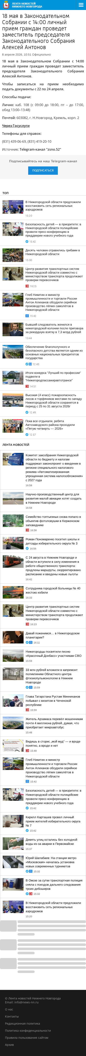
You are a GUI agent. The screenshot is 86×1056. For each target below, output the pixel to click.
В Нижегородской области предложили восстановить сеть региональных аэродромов (53, 205)
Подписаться (43, 170)
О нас (9, 1009)
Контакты (12, 1016)
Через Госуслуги (16, 125)
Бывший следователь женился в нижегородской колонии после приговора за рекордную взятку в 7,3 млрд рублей (54, 328)
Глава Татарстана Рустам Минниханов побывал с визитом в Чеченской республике (53, 700)
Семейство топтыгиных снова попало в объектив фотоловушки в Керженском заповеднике (53, 521)
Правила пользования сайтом (26, 1038)
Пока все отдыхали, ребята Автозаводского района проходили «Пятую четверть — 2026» (50, 424)
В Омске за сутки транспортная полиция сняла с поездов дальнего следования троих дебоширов (54, 884)
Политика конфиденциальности (28, 1030)
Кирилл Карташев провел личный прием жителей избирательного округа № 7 (53, 821)
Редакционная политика (22, 1023)
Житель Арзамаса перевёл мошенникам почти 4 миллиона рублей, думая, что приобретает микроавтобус (54, 723)
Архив (9, 1045)
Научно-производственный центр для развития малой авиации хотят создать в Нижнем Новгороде (54, 498)
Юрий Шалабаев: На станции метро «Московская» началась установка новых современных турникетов (51, 862)
